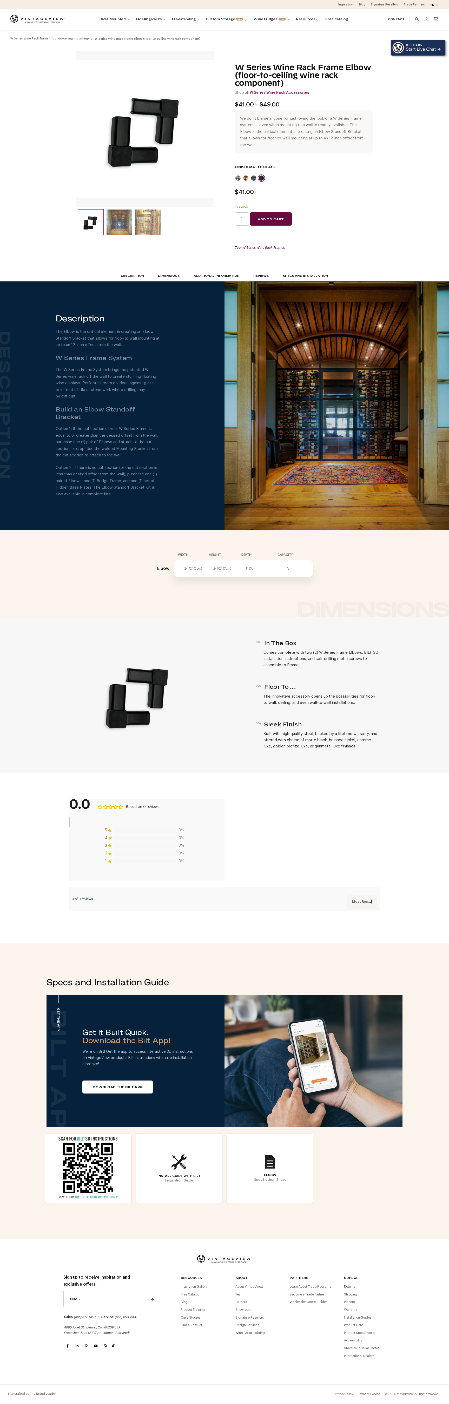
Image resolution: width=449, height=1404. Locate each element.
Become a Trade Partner (307, 1294)
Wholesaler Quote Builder (308, 1302)
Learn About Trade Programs (310, 1286)
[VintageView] (37, 19)
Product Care (353, 1325)
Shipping (350, 1294)
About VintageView (249, 1286)
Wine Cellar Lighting (250, 1332)
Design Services (247, 1325)
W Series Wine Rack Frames (263, 247)
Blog (184, 1302)
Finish (241, 167)
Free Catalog (190, 1294)
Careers (241, 1302)
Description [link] (132, 275)
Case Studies (190, 1317)
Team (239, 1294)
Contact (396, 19)
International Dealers (359, 1356)
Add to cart (271, 219)
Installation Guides (357, 1317)
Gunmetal (253, 178)
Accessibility (353, 1340)
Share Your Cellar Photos (361, 1348)
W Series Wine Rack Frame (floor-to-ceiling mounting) (49, 38)
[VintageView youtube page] (96, 1346)
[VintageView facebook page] (67, 1346)
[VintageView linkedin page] (77, 1346)
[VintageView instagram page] (105, 1346)
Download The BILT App (117, 1087)
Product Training (193, 1309)
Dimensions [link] (169, 275)
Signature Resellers (249, 1317)
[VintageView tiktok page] (114, 1346)
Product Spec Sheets (359, 1332)
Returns (349, 1286)
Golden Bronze (246, 178)
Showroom (243, 1309)
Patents (349, 1302)
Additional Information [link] (217, 275)
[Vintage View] (224, 1258)
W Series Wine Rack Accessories (279, 93)
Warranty (350, 1309)
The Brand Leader (43, 1393)
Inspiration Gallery (194, 1286)
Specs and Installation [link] (305, 275)
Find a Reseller (191, 1325)
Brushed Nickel (238, 178)
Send (152, 1299)
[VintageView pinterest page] (86, 1346)
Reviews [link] (261, 275)
